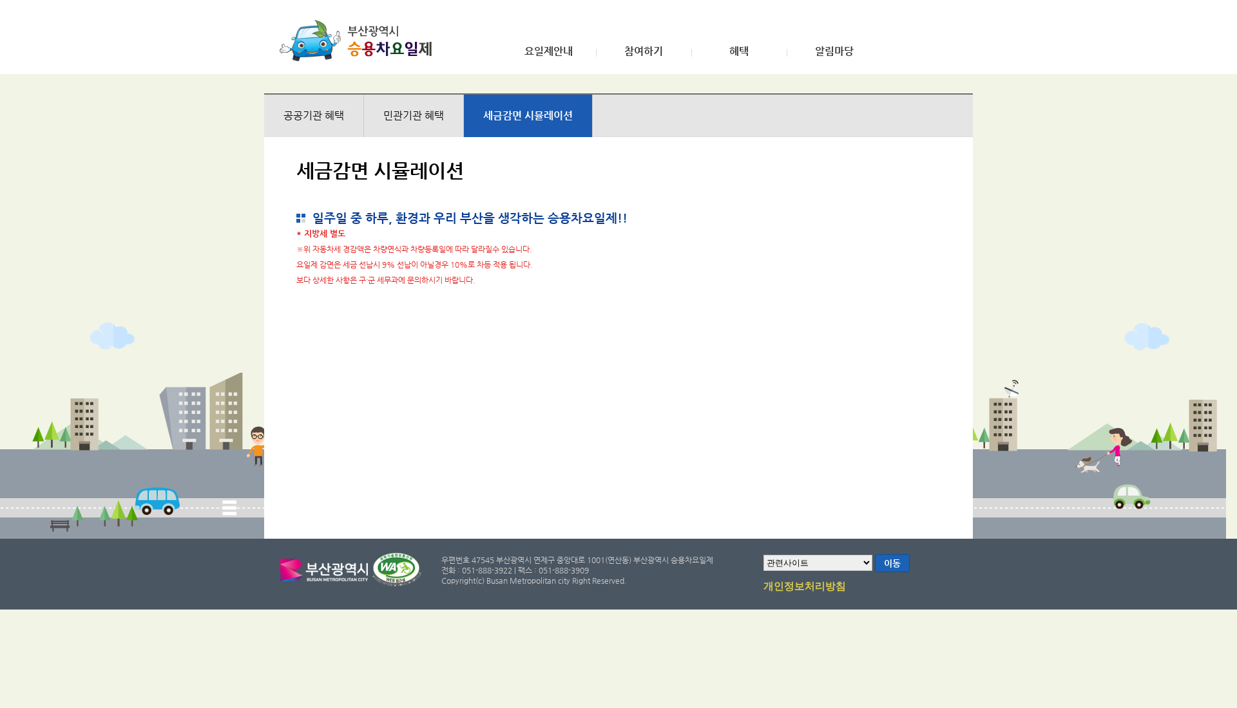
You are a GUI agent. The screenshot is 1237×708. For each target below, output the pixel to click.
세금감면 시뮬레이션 (528, 115)
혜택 (739, 51)
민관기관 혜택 (413, 115)
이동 (892, 563)
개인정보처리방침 (804, 586)
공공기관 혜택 (313, 115)
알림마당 (834, 51)
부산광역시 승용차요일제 (360, 40)
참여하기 (643, 51)
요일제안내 (548, 51)
